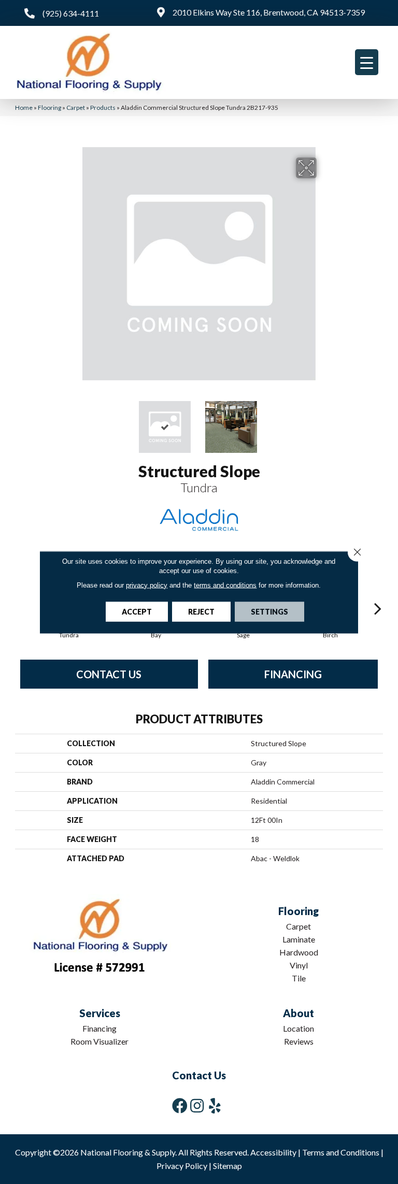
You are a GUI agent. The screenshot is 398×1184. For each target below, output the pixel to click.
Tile (299, 978)
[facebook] (180, 1105)
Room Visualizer (99, 1041)
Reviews (299, 1041)
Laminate (298, 939)
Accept (137, 611)
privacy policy (146, 585)
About (298, 1013)
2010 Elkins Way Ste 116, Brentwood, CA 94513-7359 (269, 12)
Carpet (75, 107)
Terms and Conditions (340, 1152)
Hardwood (298, 952)
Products (103, 107)
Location (298, 1028)
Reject (201, 611)
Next (323, 422)
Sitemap (227, 1166)
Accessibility (273, 1152)
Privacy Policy (182, 1166)
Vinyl (299, 965)
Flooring (49, 107)
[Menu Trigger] (366, 62)
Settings (269, 611)
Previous (74, 422)
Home (24, 107)
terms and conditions (225, 585)
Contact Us (108, 674)
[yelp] (215, 1105)
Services (99, 1013)
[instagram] (197, 1105)
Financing (293, 674)
